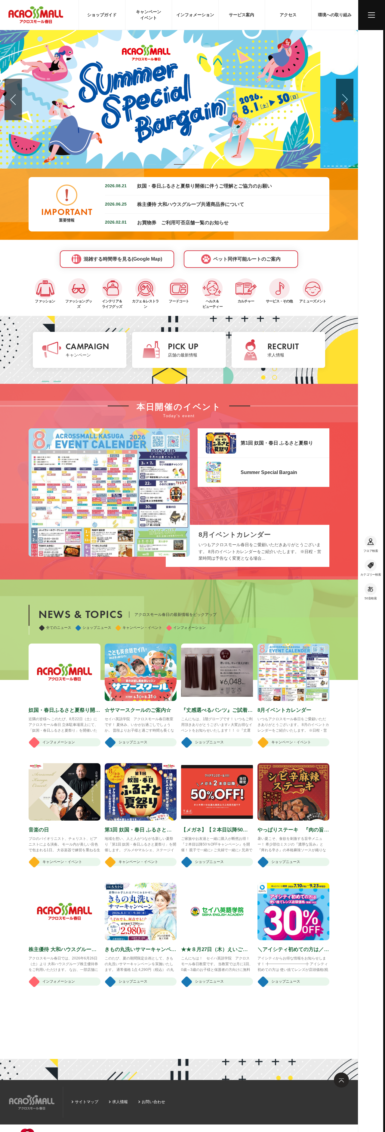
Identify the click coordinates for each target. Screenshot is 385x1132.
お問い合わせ (153, 1102)
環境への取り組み (335, 14)
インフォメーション (195, 14)
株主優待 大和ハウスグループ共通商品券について (190, 204)
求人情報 (120, 1102)
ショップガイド (102, 14)
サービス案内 (241, 14)
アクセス (288, 14)
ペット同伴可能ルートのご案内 (247, 259)
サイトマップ (86, 1102)
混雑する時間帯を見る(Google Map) (123, 259)
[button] (151, 164)
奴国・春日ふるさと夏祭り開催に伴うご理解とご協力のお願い (204, 185)
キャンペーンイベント (148, 14)
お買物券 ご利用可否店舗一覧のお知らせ (183, 222)
